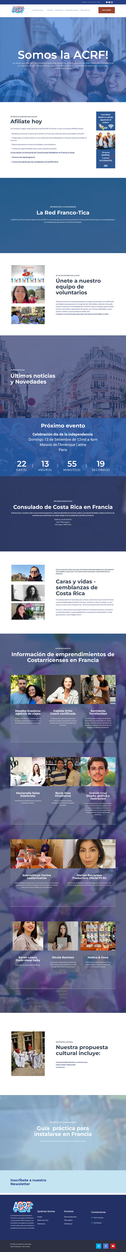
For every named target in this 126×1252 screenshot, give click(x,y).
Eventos (68, 1211)
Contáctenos (98, 1212)
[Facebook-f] (109, 2)
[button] (38, 10)
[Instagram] (107, 2)
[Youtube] (112, 2)
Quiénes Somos (46, 1211)
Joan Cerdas (26, 1246)
